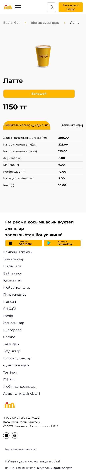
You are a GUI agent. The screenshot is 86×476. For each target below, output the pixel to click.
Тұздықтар (11, 351)
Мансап (9, 302)
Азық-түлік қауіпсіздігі (21, 393)
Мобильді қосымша (19, 386)
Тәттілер (10, 372)
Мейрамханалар (16, 287)
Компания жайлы (17, 252)
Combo (9, 337)
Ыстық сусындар (45, 23)
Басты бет (11, 23)
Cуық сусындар (16, 365)
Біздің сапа (12, 266)
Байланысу (12, 273)
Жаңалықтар (13, 259)
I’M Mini (9, 379)
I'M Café (9, 309)
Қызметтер (12, 280)
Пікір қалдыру (14, 294)
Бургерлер (12, 330)
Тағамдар (11, 344)
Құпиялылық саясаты (20, 449)
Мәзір (8, 316)
